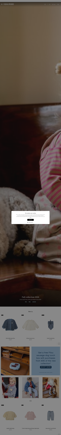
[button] (30, 222)
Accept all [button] (30, 219)
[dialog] (30, 217)
